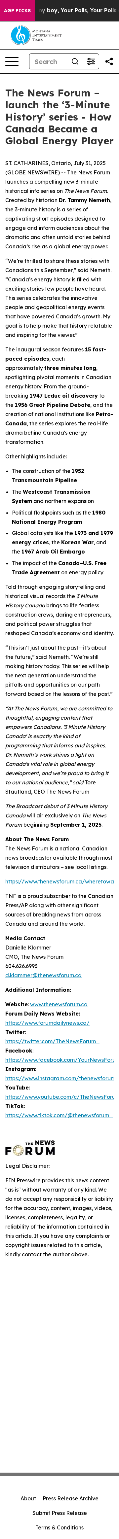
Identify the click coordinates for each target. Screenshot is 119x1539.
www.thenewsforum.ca (59, 1004)
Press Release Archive (71, 1498)
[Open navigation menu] (12, 61)
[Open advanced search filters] (91, 61)
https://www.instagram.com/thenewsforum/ (61, 1078)
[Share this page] (109, 61)
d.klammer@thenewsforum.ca (43, 975)
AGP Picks (17, 11)
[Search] (75, 61)
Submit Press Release (59, 1513)
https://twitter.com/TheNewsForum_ (52, 1041)
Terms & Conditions (59, 1527)
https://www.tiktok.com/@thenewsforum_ (59, 1115)
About (28, 1498)
